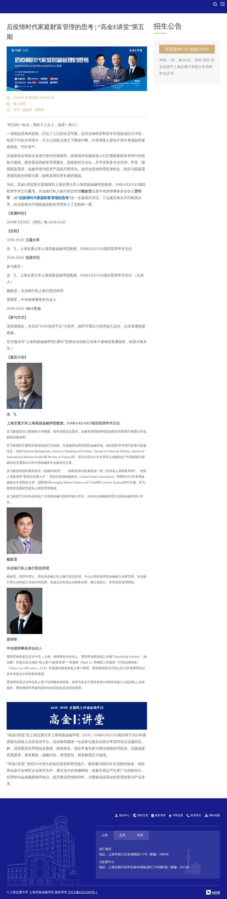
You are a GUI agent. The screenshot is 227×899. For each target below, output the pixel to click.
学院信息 (177, 815)
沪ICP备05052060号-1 (82, 892)
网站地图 (214, 815)
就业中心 (124, 815)
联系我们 (196, 815)
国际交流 (142, 815)
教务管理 (160, 815)
